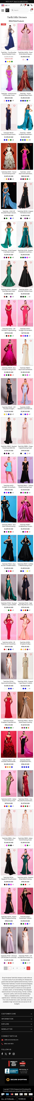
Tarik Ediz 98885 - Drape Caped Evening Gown (25, 447)
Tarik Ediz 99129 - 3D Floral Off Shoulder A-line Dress (9, 956)
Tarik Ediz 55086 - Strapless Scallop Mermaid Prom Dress (25, 643)
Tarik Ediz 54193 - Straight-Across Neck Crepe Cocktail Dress (8, 486)
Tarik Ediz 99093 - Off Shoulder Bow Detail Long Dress (25, 956)
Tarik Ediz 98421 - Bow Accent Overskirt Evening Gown (8, 564)
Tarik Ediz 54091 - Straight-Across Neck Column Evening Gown (25, 329)
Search (12, 10)
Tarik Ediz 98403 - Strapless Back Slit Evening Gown (25, 760)
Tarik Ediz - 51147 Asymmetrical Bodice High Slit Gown (25, 172)
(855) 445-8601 (9, 1043)
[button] (5, 968)
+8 (13, 140)
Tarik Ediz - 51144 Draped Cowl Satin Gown (8, 251)
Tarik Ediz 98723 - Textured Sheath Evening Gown (8, 133)
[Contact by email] (28, 5)
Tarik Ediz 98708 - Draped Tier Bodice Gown (25, 212)
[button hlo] (5, 61)
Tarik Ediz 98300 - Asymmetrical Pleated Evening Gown (25, 368)
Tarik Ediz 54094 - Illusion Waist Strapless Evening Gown (8, 917)
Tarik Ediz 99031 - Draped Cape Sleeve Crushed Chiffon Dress (25, 682)
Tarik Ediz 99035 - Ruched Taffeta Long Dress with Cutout (9, 603)
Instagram (14, 1054)
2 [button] (13, 968)
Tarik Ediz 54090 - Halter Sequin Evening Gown (8, 799)
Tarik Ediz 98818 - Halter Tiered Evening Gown (25, 839)
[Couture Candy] (7, 10)
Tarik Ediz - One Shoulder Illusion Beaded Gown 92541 (8, 53)
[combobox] (20, 10)
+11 (29, 101)
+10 (29, 140)
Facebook (2, 1054)
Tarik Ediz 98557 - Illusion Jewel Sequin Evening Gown (25, 721)
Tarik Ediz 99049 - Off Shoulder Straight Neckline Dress (8, 408)
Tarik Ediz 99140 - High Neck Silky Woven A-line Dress (25, 603)
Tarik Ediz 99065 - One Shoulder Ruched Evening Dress (25, 799)
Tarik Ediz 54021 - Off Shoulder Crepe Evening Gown (9, 329)
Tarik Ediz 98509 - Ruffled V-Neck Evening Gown (25, 564)
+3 (13, 297)
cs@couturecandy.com (11, 1040)
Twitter (6, 1054)
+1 (29, 610)
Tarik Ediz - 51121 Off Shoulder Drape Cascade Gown (8, 212)
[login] (21, 6)
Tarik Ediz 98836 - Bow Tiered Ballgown (8, 839)
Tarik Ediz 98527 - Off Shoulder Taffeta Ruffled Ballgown (8, 760)
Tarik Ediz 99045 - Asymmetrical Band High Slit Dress (8, 682)
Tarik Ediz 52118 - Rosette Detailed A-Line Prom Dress (25, 251)
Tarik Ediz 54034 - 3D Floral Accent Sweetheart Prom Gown (8, 643)
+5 (13, 179)
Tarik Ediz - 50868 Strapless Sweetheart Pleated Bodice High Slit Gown (25, 133)
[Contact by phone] (32, 5)
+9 (13, 101)
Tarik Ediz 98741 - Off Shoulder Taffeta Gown (25, 290)
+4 (29, 218)
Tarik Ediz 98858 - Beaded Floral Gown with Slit (9, 447)
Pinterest (10, 1054)
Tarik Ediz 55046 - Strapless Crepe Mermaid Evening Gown (8, 721)
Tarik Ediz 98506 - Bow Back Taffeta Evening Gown (9, 525)
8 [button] (24, 968)
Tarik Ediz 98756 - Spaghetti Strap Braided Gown (8, 878)
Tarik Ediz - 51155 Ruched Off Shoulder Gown (8, 94)
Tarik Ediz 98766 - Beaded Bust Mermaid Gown (9, 290)
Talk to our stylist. (21, 1)
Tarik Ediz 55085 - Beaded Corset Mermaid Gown (25, 408)
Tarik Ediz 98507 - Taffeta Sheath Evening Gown (25, 486)
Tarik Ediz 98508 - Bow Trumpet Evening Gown (9, 368)
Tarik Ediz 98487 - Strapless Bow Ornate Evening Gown (25, 525)
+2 (13, 414)
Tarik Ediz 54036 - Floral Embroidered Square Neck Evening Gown (25, 53)
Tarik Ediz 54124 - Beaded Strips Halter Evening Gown (25, 878)
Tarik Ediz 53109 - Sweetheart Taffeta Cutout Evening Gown (25, 917)
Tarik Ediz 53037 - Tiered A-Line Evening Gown (8, 172)
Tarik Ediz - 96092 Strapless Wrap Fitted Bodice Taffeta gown (25, 94)
